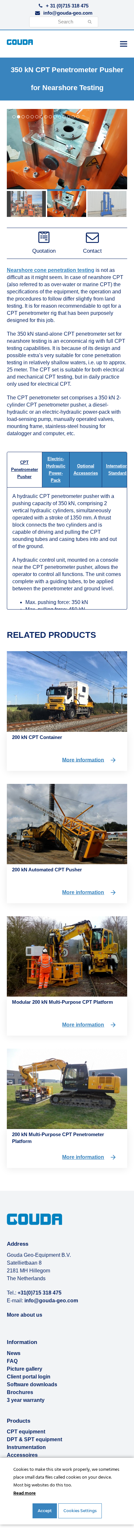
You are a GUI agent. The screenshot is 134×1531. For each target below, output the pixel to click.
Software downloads (32, 1384)
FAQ (12, 1361)
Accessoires (22, 1455)
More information (83, 759)
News (13, 1353)
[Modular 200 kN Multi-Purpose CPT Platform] (67, 956)
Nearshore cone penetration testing (50, 270)
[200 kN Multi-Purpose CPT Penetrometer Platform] (67, 1088)
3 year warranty (26, 1400)
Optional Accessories (86, 469)
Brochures (20, 1392)
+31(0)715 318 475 (39, 1293)
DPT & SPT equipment (34, 1439)
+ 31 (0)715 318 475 (67, 5)
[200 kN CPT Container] (67, 691)
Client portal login (28, 1376)
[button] (123, 44)
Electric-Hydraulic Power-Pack (55, 469)
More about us (24, 1315)
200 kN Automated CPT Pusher (47, 869)
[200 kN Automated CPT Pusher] (67, 823)
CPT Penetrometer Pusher (24, 469)
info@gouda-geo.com (67, 13)
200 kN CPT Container (37, 737)
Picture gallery (24, 1369)
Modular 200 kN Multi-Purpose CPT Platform (62, 1002)
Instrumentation (26, 1447)
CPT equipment (26, 1431)
